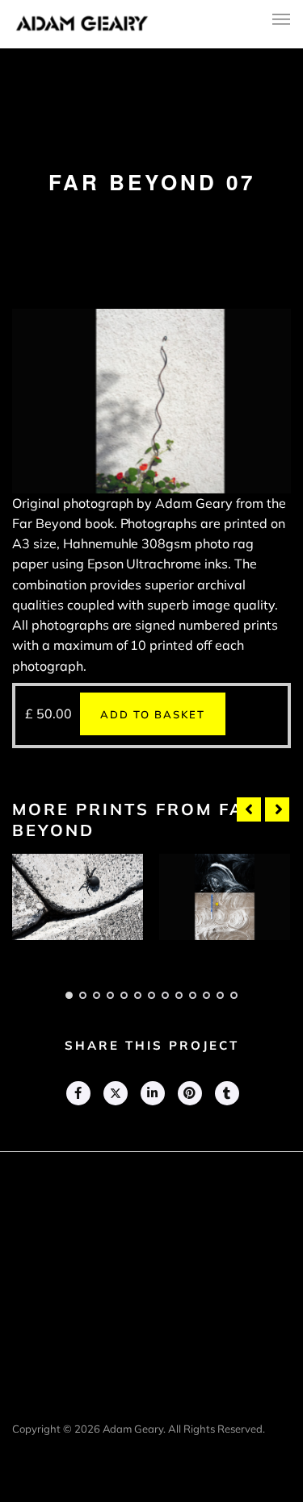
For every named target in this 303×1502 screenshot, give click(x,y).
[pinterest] (189, 1093)
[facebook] (77, 1093)
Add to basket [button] (152, 714)
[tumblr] (226, 1093)
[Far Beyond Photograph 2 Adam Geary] (224, 897)
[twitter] (115, 1093)
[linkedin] (152, 1093)
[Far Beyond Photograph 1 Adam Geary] (77, 897)
